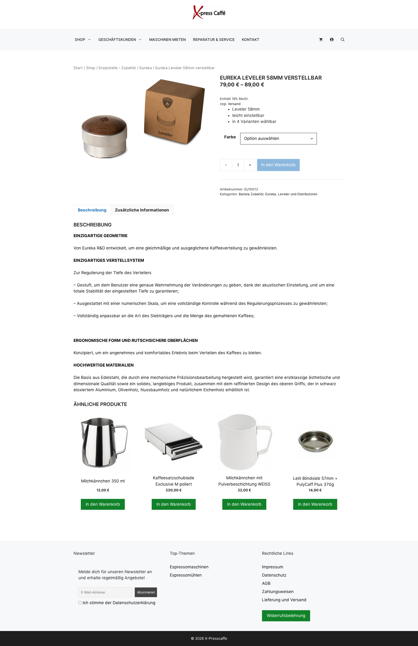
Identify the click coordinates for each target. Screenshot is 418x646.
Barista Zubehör (251, 194)
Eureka (146, 68)
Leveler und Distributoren (297, 194)
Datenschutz (274, 575)
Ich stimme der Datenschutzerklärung (119, 602)
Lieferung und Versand (284, 599)
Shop (80, 39)
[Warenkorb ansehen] (321, 39)
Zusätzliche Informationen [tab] (142, 210)
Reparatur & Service (214, 39)
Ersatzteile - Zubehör (117, 68)
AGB (266, 583)
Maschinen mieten (167, 39)
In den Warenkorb (278, 164)
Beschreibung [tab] (92, 210)
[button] (342, 39)
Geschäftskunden (117, 39)
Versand (234, 104)
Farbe (230, 137)
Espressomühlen (186, 575)
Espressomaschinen (189, 566)
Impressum (272, 566)
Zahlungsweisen (278, 591)
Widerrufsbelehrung (286, 615)
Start (78, 68)
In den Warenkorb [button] (103, 504)
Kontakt (250, 39)
